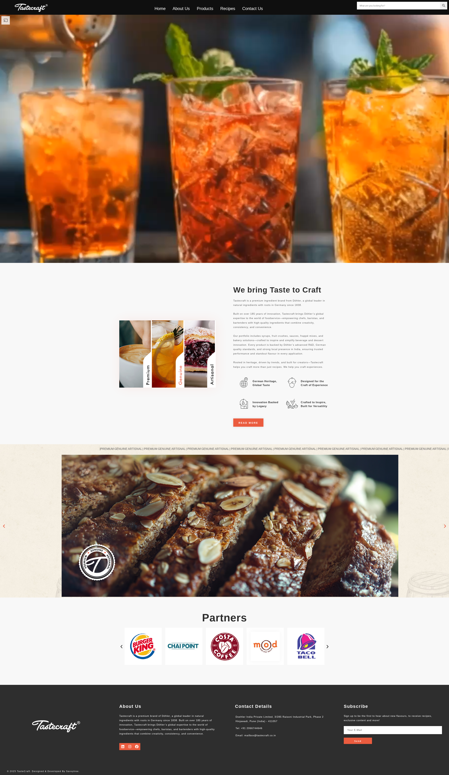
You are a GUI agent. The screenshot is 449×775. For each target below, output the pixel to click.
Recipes (227, 8)
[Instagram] (129, 746)
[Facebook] (136, 746)
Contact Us (252, 8)
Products (205, 8)
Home (160, 8)
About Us (181, 8)
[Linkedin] (122, 746)
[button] (4, 526)
